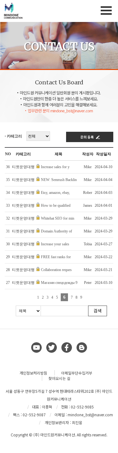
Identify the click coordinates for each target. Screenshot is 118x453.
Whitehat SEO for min (57, 218)
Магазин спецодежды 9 (59, 282)
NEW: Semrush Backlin (59, 180)
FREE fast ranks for (56, 257)
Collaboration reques (56, 270)
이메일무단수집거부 (76, 373)
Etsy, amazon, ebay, (55, 192)
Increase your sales (55, 244)
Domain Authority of (56, 231)
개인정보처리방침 (33, 373)
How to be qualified (55, 205)
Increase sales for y (55, 167)
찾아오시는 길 (59, 378)
